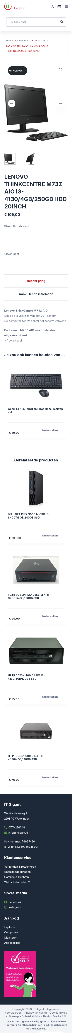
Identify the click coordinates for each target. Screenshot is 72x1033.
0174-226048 (16, 827)
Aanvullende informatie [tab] (36, 294)
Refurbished (21, 226)
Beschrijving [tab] (36, 281)
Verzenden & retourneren (20, 866)
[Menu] (66, 6)
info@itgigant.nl (18, 832)
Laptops (9, 927)
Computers (11, 932)
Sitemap (13, 1016)
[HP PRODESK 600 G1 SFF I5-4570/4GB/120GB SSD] (36, 731)
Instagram (14, 907)
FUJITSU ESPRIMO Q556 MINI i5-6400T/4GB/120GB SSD (29, 596)
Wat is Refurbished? (17, 882)
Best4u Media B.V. (54, 1016)
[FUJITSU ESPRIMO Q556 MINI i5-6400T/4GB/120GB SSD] (36, 570)
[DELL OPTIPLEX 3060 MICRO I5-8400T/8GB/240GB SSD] (36, 489)
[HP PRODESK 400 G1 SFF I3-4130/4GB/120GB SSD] (36, 650)
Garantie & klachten (16, 877)
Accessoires (12, 942)
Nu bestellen (50, 430)
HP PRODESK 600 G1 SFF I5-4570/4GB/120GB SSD (26, 757)
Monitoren (10, 937)
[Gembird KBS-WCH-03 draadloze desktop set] (36, 384)
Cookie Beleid (58, 1012)
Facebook (14, 902)
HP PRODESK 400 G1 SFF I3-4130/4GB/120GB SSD (26, 677)
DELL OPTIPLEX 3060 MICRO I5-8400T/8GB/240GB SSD (28, 516)
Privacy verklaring (35, 1012)
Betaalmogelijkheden (17, 872)
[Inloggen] (52, 6)
